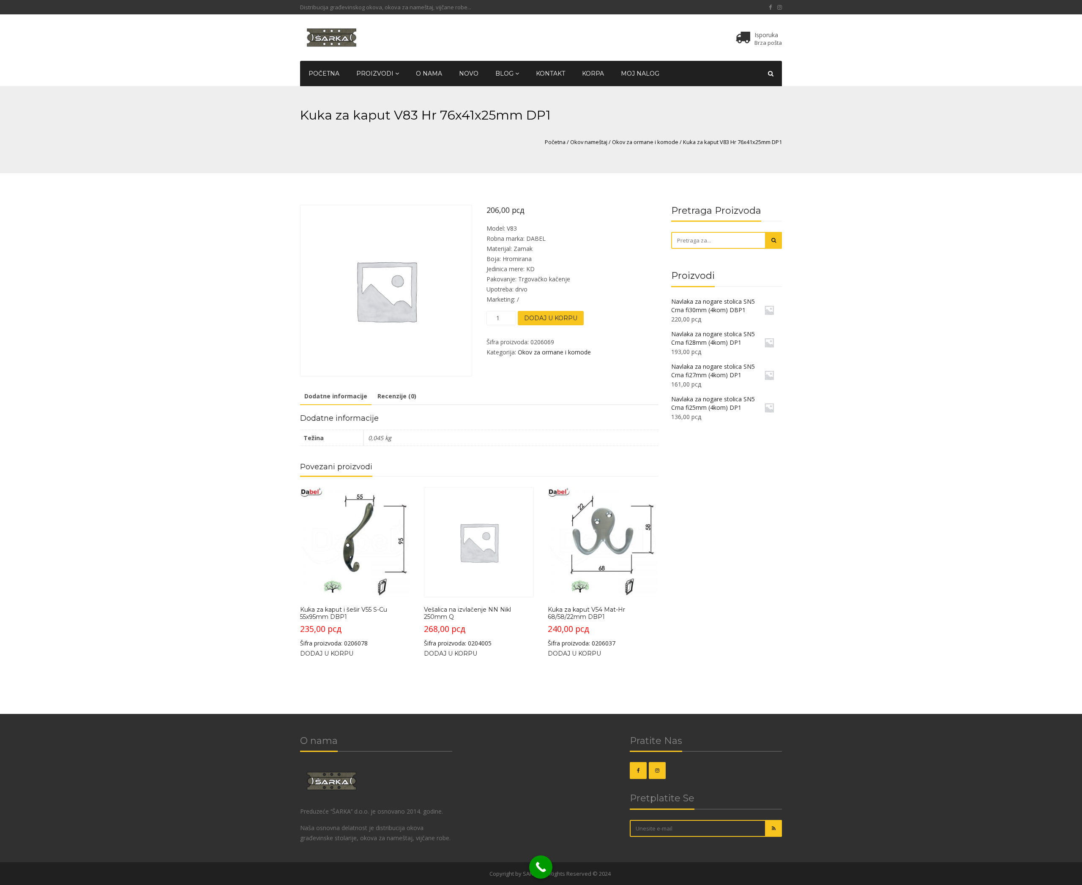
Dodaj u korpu (550, 318)
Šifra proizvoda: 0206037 (586, 626)
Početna (324, 73)
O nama (429, 73)
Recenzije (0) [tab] (396, 396)
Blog (505, 73)
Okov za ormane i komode (645, 142)
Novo (468, 73)
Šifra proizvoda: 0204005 (467, 626)
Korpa (593, 73)
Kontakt (550, 73)
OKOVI (480, 873)
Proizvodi (375, 73)
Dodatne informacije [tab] (335, 396)
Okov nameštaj (588, 142)
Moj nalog (640, 73)
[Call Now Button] (540, 867)
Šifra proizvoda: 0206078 (343, 626)
